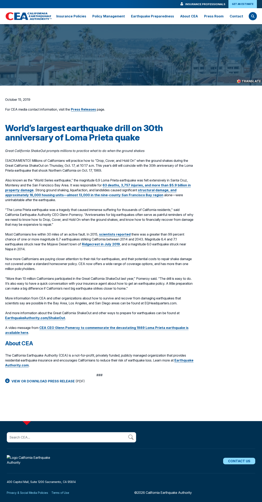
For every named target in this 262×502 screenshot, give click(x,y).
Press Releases (83, 109)
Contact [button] (236, 16)
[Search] (253, 16)
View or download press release (43, 381)
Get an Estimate (242, 4)
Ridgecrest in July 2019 (101, 244)
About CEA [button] (189, 16)
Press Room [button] (214, 16)
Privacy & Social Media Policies (27, 492)
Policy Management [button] (108, 16)
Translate (251, 81)
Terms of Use (60, 492)
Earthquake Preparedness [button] (152, 16)
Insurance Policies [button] (71, 16)
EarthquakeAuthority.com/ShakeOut (35, 318)
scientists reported (115, 234)
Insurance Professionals (205, 4)
